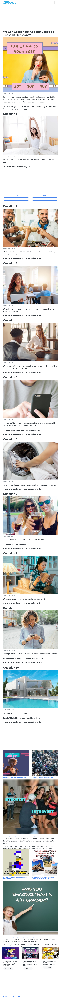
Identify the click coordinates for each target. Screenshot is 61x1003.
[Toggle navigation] (56, 2)
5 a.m (16, 195)
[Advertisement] (30, 18)
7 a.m (16, 199)
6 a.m (44, 195)
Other (44, 199)
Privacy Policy (8, 996)
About (19, 996)
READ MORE (8, 968)
